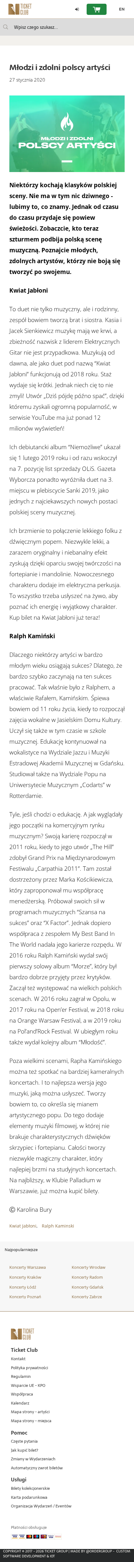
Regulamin (21, 1377)
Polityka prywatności (29, 1368)
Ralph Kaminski (58, 1226)
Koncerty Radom (87, 1277)
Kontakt (18, 1359)
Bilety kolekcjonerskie (30, 1489)
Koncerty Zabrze (87, 1296)
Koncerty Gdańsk (87, 1287)
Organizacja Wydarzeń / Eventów (41, 1506)
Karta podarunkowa (29, 1498)
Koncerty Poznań (25, 1296)
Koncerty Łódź (22, 1287)
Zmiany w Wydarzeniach (33, 1459)
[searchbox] (67, 27)
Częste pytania (24, 1442)
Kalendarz (20, 1403)
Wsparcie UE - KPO (28, 1386)
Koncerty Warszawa (27, 1267)
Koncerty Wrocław (88, 1267)
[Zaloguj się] (77, 9)
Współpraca (22, 1394)
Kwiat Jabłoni (22, 1226)
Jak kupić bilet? (24, 1451)
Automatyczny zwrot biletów (37, 1468)
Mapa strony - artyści (30, 1412)
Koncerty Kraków (25, 1277)
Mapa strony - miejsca (31, 1421)
